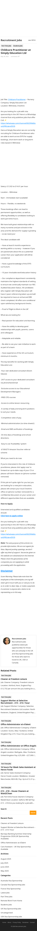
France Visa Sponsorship (11, 888)
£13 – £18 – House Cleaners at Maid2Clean (15, 792)
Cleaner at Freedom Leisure (14, 679)
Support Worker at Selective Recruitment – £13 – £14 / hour (15, 701)
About (9, 922)
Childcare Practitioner (17, 99)
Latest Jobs (5, 892)
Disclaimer (7, 570)
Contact (32, 922)
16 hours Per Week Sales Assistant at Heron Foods (18, 768)
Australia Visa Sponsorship (11, 880)
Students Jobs (17, 46)
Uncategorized (7, 912)
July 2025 (4, 863)
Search (4, 809)
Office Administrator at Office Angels (18, 745)
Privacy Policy (17, 922)
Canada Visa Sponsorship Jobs (13, 884)
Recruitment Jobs (11, 40)
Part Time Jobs (6, 46)
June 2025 (5, 867)
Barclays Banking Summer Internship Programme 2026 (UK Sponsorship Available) (16, 836)
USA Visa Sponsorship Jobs (11, 916)
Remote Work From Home (11, 900)
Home (4, 922)
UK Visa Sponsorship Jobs (11, 908)
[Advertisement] (18, 18)
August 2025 (6, 859)
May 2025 (5, 871)
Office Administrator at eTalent (16, 724)
